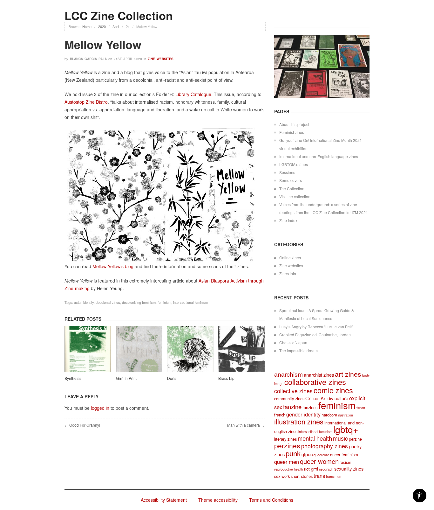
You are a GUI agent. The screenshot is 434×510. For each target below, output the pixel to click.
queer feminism (344, 454)
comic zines (333, 390)
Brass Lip (226, 378)
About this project (294, 124)
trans (319, 475)
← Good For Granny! (82, 425)
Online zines (290, 257)
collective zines (293, 391)
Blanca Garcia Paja (88, 59)
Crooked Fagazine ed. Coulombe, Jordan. (315, 334)
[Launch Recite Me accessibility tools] (419, 495)
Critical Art (316, 398)
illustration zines (298, 421)
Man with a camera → (246, 425)
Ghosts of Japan (293, 342)
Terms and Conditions (271, 500)
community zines (289, 398)
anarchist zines (319, 374)
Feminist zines (291, 132)
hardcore (329, 415)
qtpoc (307, 454)
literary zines (285, 439)
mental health (315, 438)
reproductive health (288, 469)
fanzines (309, 407)
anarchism (288, 374)
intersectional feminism (190, 302)
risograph (326, 469)
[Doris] (190, 350)
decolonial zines (108, 302)
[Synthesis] (87, 350)
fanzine (292, 406)
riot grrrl (311, 469)
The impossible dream (298, 350)
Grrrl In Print (126, 378)
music (340, 438)
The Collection (291, 188)
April (115, 26)
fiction (360, 407)
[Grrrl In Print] (139, 350)
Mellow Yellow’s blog (113, 266)
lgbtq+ (345, 429)
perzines (287, 445)
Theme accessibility (218, 500)
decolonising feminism (139, 302)
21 (128, 26)
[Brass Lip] (241, 350)
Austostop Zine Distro (86, 102)
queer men (286, 461)
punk (293, 453)
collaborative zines (315, 381)
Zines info (287, 273)
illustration (345, 415)
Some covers (290, 180)
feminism (164, 302)
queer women (319, 461)
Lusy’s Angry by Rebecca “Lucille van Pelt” (316, 326)
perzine (355, 439)
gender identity (303, 414)
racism (345, 462)
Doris (171, 378)
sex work (282, 476)
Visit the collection (294, 196)
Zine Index (288, 220)
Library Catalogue (193, 94)
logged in (100, 408)
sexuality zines (348, 468)
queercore (321, 454)
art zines (348, 374)
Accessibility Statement (164, 500)
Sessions (287, 172)
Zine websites (160, 59)
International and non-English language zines (318, 156)
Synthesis (72, 378)
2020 (102, 26)
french (279, 415)
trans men (333, 476)
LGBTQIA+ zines (293, 164)
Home (87, 26)
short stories (302, 476)
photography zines (324, 446)
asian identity (84, 302)
